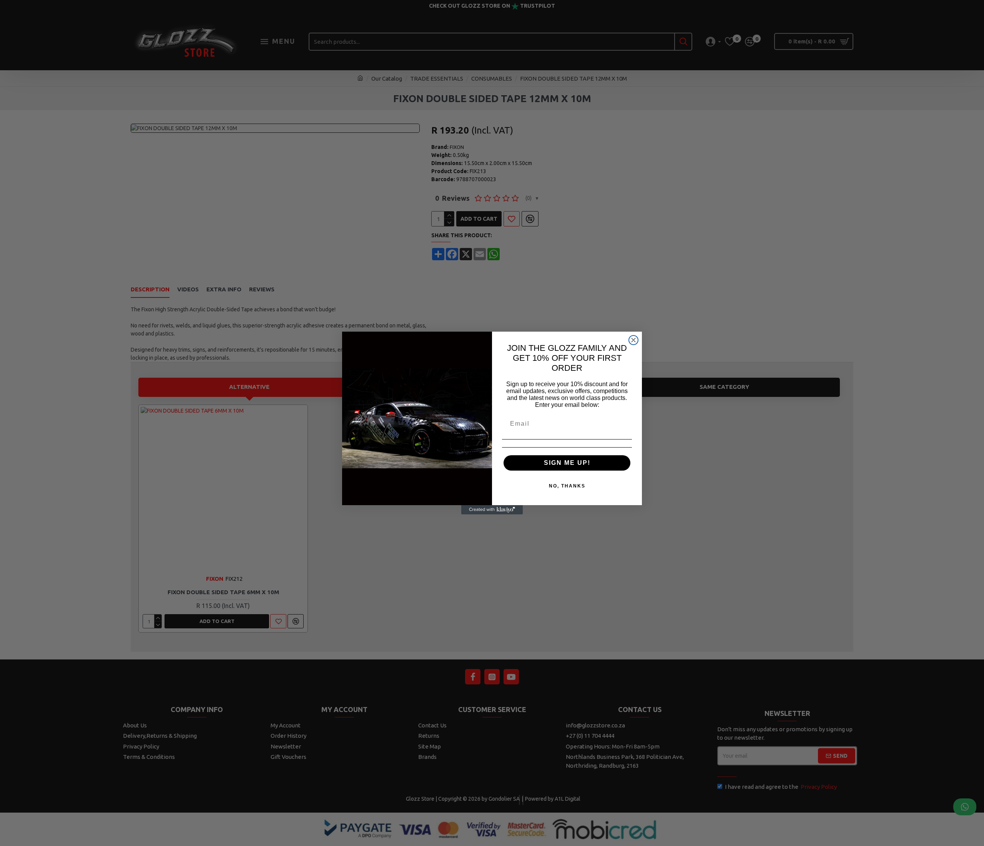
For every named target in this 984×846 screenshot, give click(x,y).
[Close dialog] (633, 340)
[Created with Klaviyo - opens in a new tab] (492, 509)
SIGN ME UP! (567, 462)
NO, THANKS (567, 486)
